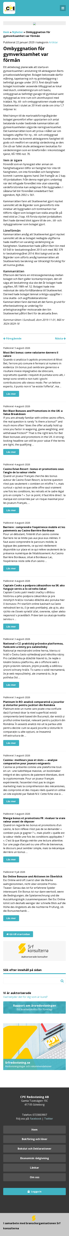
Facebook (35, 1118)
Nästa (59, 338)
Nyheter (17, 32)
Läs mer (11, 393)
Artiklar (53, 42)
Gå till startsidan (19, 934)
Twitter (48, 1118)
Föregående (13, 338)
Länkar (34, 1167)
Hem (6, 32)
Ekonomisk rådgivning (34, 1158)
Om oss (34, 1177)
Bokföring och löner (34, 1139)
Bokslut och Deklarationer (34, 1148)
